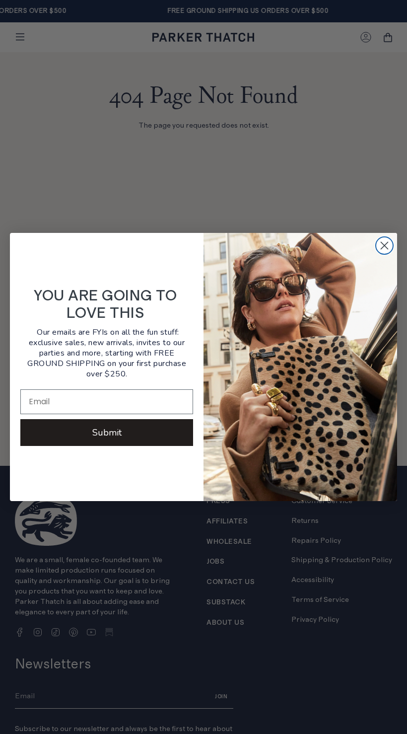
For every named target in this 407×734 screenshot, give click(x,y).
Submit (107, 433)
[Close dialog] (384, 245)
